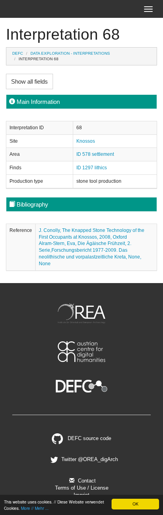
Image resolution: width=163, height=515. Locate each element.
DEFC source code (88, 438)
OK (135, 504)
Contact (86, 481)
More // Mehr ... (35, 508)
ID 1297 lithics (91, 167)
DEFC (17, 53)
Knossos (85, 141)
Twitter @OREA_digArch (89, 459)
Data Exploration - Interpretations (70, 53)
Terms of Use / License (81, 488)
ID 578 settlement (95, 154)
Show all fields (29, 81)
